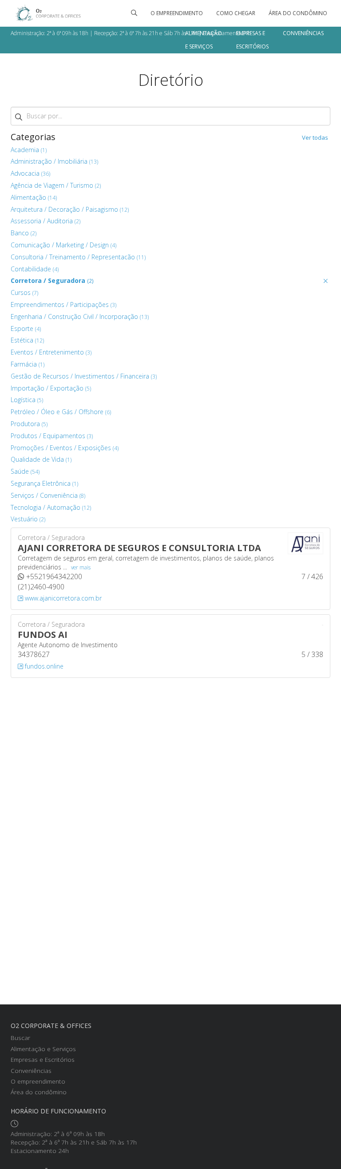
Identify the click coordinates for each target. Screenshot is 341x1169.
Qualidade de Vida (41, 459)
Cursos (24, 292)
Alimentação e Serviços (203, 39)
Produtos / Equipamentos (52, 435)
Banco (23, 233)
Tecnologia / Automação (51, 507)
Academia (29, 149)
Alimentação (34, 197)
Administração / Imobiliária (54, 161)
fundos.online (43, 666)
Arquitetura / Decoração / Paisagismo (70, 209)
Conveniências (303, 33)
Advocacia (30, 173)
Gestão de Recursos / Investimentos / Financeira (84, 376)
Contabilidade (35, 269)
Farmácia (27, 364)
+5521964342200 (54, 576)
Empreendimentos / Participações (63, 304)
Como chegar (235, 13)
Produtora (29, 423)
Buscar (20, 1037)
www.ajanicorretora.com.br (62, 598)
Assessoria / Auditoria (45, 221)
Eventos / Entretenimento (51, 352)
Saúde (25, 471)
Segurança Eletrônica (44, 483)
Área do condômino (298, 13)
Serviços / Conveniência (48, 495)
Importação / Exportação (51, 388)
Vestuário (28, 519)
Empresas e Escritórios (252, 39)
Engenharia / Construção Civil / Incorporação (80, 316)
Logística (27, 399)
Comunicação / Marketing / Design (63, 245)
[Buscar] (134, 13)
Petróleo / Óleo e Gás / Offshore (61, 411)
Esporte (26, 328)
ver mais (81, 567)
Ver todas (315, 138)
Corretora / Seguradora (52, 280)
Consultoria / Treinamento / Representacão (78, 257)
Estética (27, 340)
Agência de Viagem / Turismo (56, 185)
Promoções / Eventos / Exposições (65, 447)
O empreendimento (177, 13)
